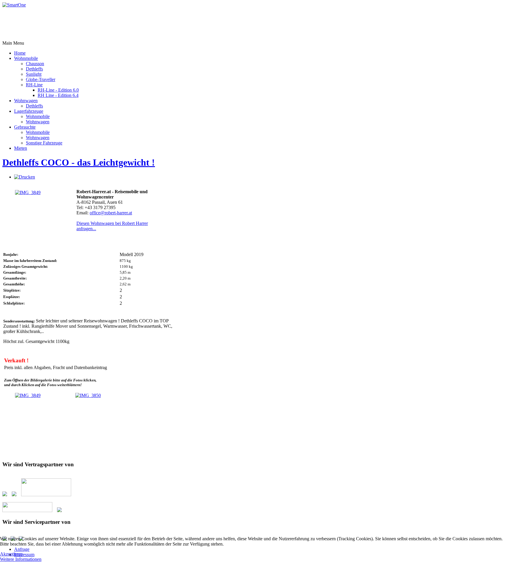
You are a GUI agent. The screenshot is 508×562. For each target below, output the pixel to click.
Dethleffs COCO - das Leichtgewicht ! (78, 162)
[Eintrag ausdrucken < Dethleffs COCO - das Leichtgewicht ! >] (24, 176)
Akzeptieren (11, 553)
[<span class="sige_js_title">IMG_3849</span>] (28, 192)
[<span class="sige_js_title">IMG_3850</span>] (88, 395)
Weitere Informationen (20, 559)
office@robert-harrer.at (111, 212)
